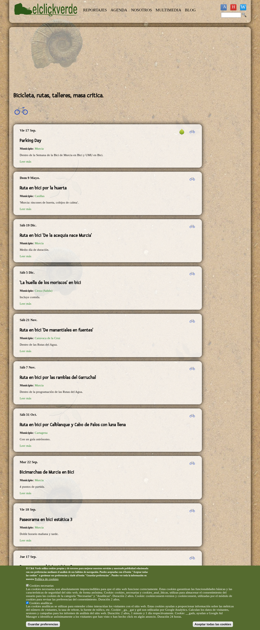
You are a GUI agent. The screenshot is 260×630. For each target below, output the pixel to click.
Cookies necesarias (41, 585)
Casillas (39, 196)
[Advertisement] (107, 59)
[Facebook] (224, 7)
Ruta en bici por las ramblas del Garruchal (58, 377)
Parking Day (30, 140)
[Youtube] (233, 7)
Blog (190, 10)
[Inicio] (46, 18)
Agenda (118, 10)
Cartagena (41, 432)
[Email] (243, 7)
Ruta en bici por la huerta (43, 188)
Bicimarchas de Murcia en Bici (47, 472)
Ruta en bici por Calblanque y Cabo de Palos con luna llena (73, 424)
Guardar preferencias (43, 624)
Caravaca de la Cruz (47, 338)
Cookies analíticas (40, 602)
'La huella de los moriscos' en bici (50, 282)
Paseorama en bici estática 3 (46, 519)
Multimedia (168, 10)
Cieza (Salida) (43, 290)
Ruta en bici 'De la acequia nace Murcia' (56, 235)
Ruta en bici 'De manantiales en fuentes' (56, 330)
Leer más (25, 161)
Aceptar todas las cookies (213, 624)
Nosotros (141, 10)
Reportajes (95, 10)
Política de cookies (46, 579)
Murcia (39, 148)
